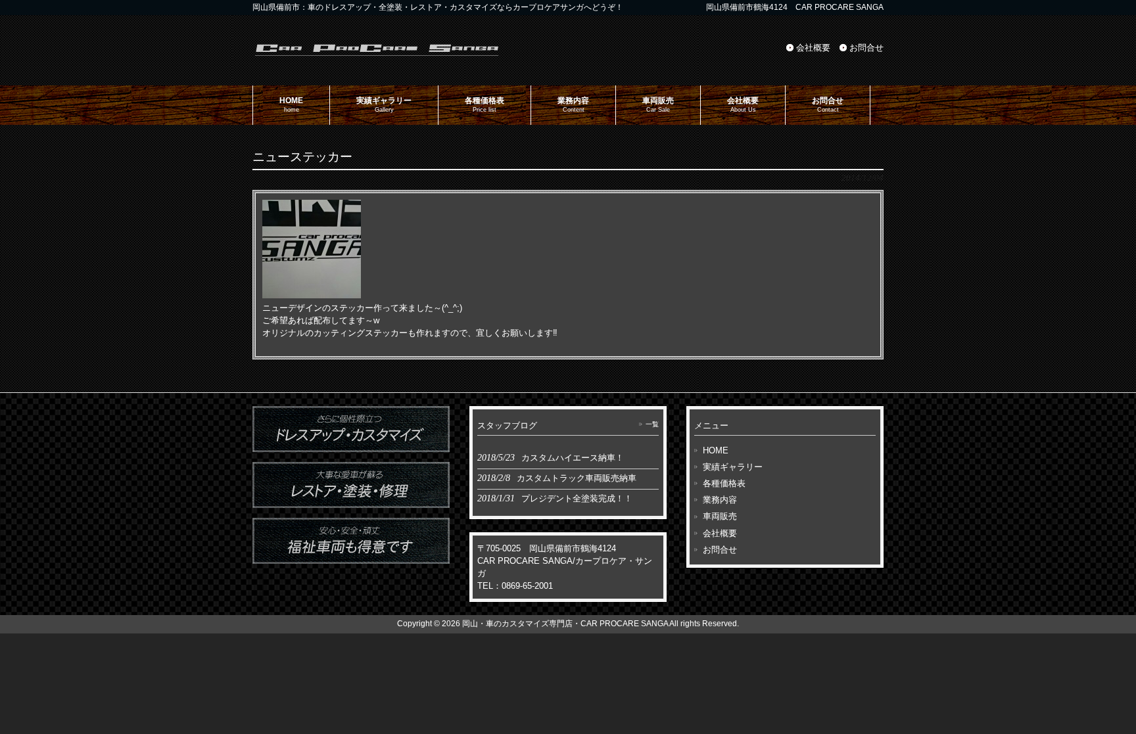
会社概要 (813, 48)
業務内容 (720, 500)
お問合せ (866, 48)
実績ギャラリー (733, 467)
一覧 (652, 424)
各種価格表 (724, 483)
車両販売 (720, 516)
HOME (715, 450)
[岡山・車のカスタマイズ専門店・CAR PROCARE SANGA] (377, 54)
